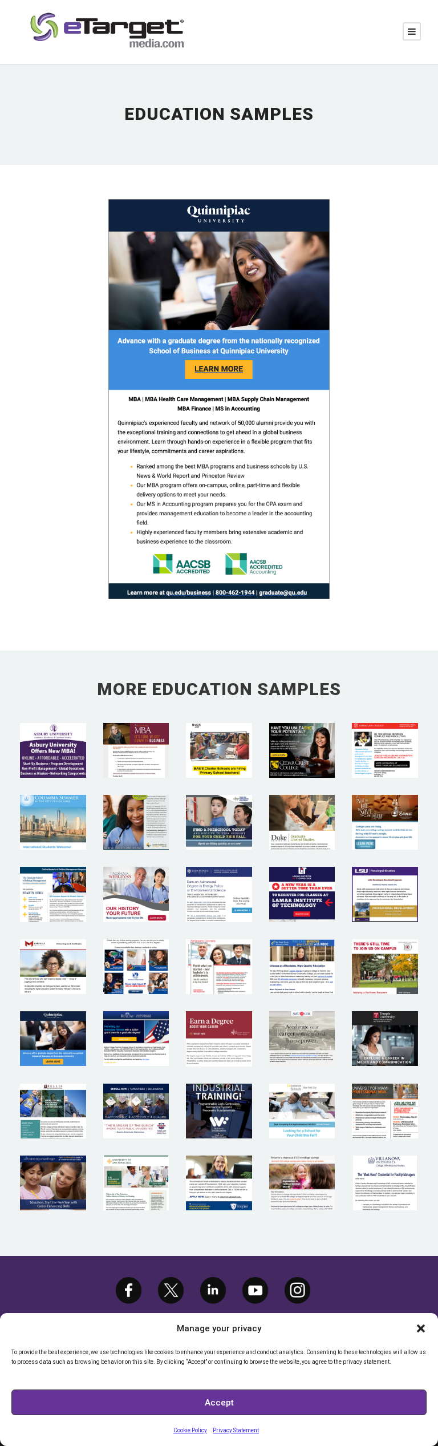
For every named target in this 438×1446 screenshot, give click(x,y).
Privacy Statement (236, 1430)
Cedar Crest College (302, 734)
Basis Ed (219, 734)
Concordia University (135, 806)
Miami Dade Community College (136, 951)
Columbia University (53, 806)
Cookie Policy (190, 1430)
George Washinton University (53, 879)
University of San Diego (53, 1167)
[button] (421, 1328)
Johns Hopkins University (219, 879)
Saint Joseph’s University (219, 1023)
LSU (385, 878)
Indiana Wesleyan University (136, 879)
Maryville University (53, 950)
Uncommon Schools (302, 1095)
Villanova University (385, 1167)
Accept (219, 1402)
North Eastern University (218, 951)
